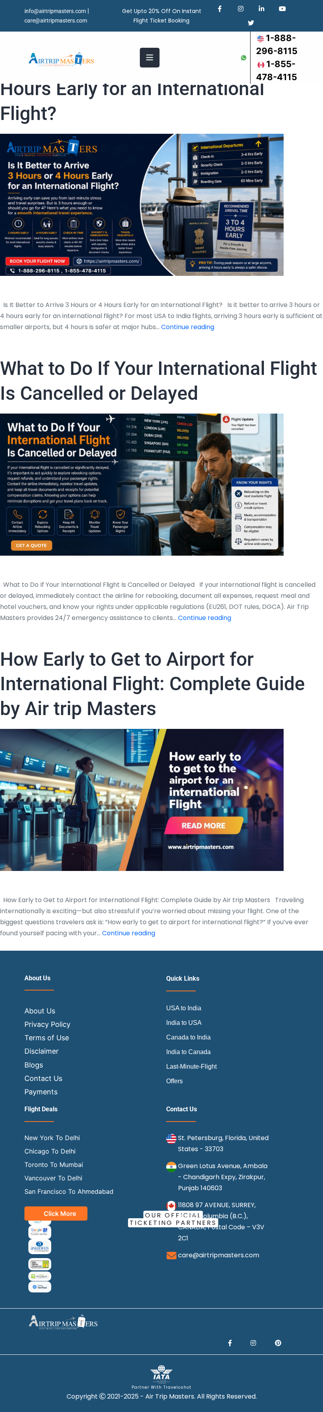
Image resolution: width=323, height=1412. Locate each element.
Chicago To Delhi (50, 1151)
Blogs (33, 1065)
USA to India (183, 1008)
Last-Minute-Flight (191, 1066)
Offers (174, 1081)
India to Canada (188, 1052)
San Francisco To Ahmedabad (68, 1191)
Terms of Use (46, 1038)
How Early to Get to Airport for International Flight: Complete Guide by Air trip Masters (152, 684)
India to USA (184, 1022)
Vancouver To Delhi (53, 1178)
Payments (41, 1092)
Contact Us (43, 1078)
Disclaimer (41, 1051)
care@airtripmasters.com (55, 20)
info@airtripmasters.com (55, 11)
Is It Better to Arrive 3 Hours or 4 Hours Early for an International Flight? (136, 89)
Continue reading (187, 326)
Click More (60, 1213)
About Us (39, 1011)
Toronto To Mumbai (53, 1165)
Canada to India (188, 1037)
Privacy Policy (47, 1024)
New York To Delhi (52, 1138)
